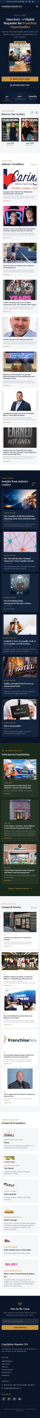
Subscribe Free (20, 1327)
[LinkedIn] (33, 1)
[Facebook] (23, 1)
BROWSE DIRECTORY (21, 85)
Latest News (6, 1364)
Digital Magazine (7, 1361)
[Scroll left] (32, 112)
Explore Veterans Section (19, 888)
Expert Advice (6, 1372)
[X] (26, 1)
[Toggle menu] (37, 6)
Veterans (5, 1367)
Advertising (5, 1375)
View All (34, 164)
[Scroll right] (36, 112)
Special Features (7, 1369)
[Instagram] (29, 1)
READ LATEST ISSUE (21, 79)
